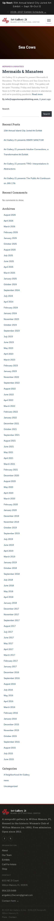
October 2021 (10, 429)
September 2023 (12, 331)
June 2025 (9, 261)
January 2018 (10, 603)
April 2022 (8, 400)
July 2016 (8, 690)
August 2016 (10, 684)
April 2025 (8, 267)
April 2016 (8, 701)
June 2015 (9, 759)
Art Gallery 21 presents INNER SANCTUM (24, 140)
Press (4, 917)
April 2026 (8, 221)
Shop (4, 869)
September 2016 (12, 678)
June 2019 (9, 545)
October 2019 (10, 527)
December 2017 (11, 609)
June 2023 (9, 342)
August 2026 (10, 215)
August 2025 (10, 249)
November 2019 (11, 522)
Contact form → (10, 900)
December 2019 (11, 516)
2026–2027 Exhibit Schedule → (28, 12)
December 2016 (11, 672)
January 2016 (10, 719)
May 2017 (8, 643)
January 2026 (10, 238)
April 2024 (8, 302)
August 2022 (10, 388)
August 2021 (10, 440)
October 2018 (10, 568)
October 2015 (10, 736)
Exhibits (6, 859)
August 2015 (10, 747)
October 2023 (10, 325)
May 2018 (8, 591)
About (5, 850)
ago (45, 99)
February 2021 (11, 469)
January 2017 (10, 666)
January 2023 (10, 371)
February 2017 (11, 661)
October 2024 (10, 284)
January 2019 (10, 562)
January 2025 (10, 278)
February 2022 (11, 412)
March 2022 (9, 406)
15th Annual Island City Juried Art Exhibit (23, 130)
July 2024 (8, 296)
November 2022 (11, 377)
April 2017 (8, 649)
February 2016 (11, 713)
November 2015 (11, 730)
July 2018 (8, 580)
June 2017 (9, 637)
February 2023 (11, 365)
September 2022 (12, 383)
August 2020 (10, 481)
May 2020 (8, 487)
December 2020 (11, 475)
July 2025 (8, 255)
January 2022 (10, 417)
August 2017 (10, 626)
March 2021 (9, 464)
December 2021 (11, 423)
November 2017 (11, 614)
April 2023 (8, 354)
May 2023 (8, 348)
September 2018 (12, 574)
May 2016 (8, 695)
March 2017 (9, 655)
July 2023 (8, 336)
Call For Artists (9, 864)
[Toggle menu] (49, 20)
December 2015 (11, 724)
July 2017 (8, 632)
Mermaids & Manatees (13, 67)
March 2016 (9, 707)
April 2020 (8, 493)
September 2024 (12, 290)
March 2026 (9, 226)
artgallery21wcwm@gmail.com (17, 895)
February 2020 (11, 504)
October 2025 (10, 244)
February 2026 (11, 232)
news (6, 780)
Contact (12, 917)
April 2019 (8, 551)
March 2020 (9, 498)
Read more (37, 94)
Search (5, 109)
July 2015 (8, 753)
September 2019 (12, 533)
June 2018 (9, 585)
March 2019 (9, 556)
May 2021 (8, 452)
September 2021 (12, 435)
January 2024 (10, 313)
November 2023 (11, 319)
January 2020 (10, 510)
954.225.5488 (9, 890)
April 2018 (8, 597)
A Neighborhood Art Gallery (17, 775)
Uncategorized (11, 786)
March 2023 (9, 359)
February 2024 (11, 307)
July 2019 (8, 539)
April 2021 (8, 458)
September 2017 (12, 620)
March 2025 (9, 273)
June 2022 (9, 394)
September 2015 (12, 742)
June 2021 (9, 446)
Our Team (7, 855)
